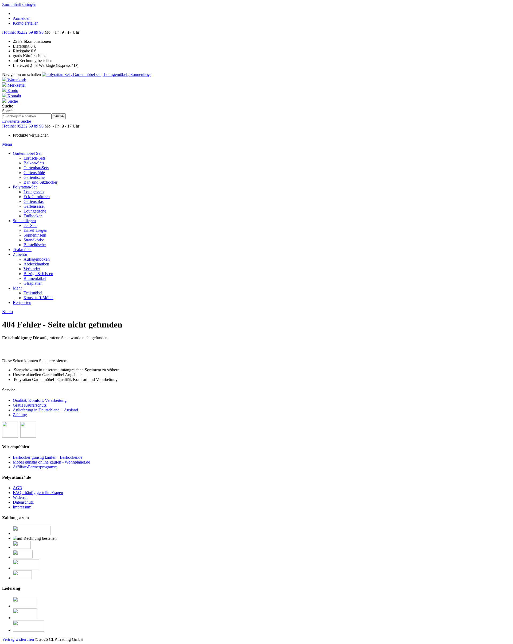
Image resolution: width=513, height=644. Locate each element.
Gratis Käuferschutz (29, 405)
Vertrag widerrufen (18, 639)
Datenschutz (23, 502)
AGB (17, 487)
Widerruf (20, 497)
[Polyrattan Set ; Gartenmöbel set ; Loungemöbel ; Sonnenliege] (96, 74)
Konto (7, 311)
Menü (7, 144)
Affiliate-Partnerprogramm (35, 467)
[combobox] (27, 116)
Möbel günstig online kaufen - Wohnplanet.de (51, 462)
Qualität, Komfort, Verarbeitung (40, 400)
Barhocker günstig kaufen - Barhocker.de (47, 457)
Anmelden (21, 18)
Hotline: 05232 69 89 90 (23, 32)
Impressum (22, 507)
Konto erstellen (25, 23)
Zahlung (20, 414)
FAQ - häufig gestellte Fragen (38, 492)
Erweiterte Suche (16, 121)
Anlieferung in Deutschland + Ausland (45, 410)
